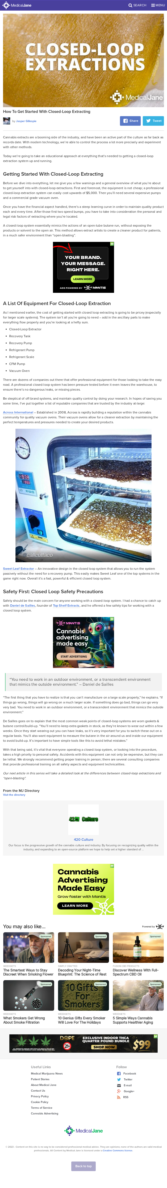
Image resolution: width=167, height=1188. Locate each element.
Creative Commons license (117, 1150)
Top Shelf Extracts (66, 606)
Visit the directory (14, 794)
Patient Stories (40, 1079)
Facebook (129, 1073)
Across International (18, 412)
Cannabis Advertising (44, 1113)
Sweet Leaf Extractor (18, 569)
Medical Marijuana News (47, 1073)
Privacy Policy (40, 1096)
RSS (125, 1097)
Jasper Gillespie (26, 121)
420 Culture (83, 839)
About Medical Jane (43, 1085)
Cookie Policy (39, 1102)
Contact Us (38, 1090)
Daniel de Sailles (22, 606)
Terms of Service (41, 1108)
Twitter (128, 1079)
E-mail (128, 1085)
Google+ (129, 1091)
